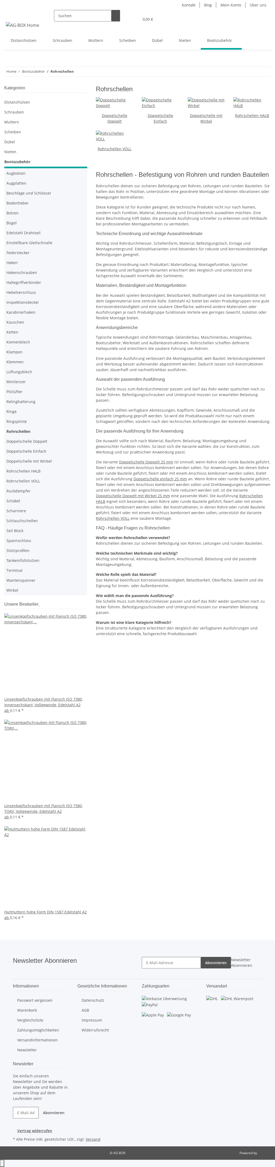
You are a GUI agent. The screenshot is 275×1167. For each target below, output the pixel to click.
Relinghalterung (20, 401)
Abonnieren (216, 962)
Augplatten (16, 183)
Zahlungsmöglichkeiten (38, 1030)
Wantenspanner (20, 580)
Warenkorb (27, 1010)
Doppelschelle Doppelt (26, 441)
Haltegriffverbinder (23, 282)
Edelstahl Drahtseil (23, 232)
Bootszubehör (17, 161)
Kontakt (189, 5)
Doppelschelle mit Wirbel (29, 461)
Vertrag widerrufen (34, 1130)
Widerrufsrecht (95, 1030)
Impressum (92, 1020)
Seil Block (14, 530)
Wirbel (12, 590)
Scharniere (16, 510)
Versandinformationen (37, 1039)
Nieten (10, 151)
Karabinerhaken (20, 312)
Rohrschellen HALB (252, 115)
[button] (124, 19)
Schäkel (13, 500)
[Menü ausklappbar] (11, 14)
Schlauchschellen (22, 520)
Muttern (11, 122)
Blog (208, 5)
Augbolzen (16, 173)
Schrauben (14, 112)
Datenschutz (93, 1000)
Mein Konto (230, 5)
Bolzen (12, 212)
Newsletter (27, 1049)
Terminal (14, 570)
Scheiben (12, 131)
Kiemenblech (18, 342)
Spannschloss (18, 540)
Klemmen (15, 361)
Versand (93, 1139)
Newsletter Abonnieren (241, 962)
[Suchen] (115, 15)
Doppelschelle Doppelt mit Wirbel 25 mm (133, 495)
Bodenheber (17, 203)
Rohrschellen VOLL (114, 148)
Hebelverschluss (21, 292)
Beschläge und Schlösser (28, 193)
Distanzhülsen (17, 102)
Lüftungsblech (19, 371)
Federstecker (18, 252)
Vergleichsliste (30, 1020)
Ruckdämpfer (18, 490)
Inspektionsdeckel (22, 302)
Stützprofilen (18, 550)
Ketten (12, 332)
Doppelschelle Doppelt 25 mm (146, 461)
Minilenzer (16, 381)
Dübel (9, 141)
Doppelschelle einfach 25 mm (160, 478)
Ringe (11, 411)
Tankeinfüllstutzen (22, 560)
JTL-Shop (264, 1153)
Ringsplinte (16, 421)
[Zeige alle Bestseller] (38, 604)
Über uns (258, 5)
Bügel (11, 222)
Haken (12, 262)
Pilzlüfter (14, 391)
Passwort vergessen (35, 1000)
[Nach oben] (2, 1163)
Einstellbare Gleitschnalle (29, 242)
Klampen (14, 351)
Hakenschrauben (21, 272)
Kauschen (15, 322)
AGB (85, 1010)
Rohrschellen (18, 431)
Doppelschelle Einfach (26, 451)
